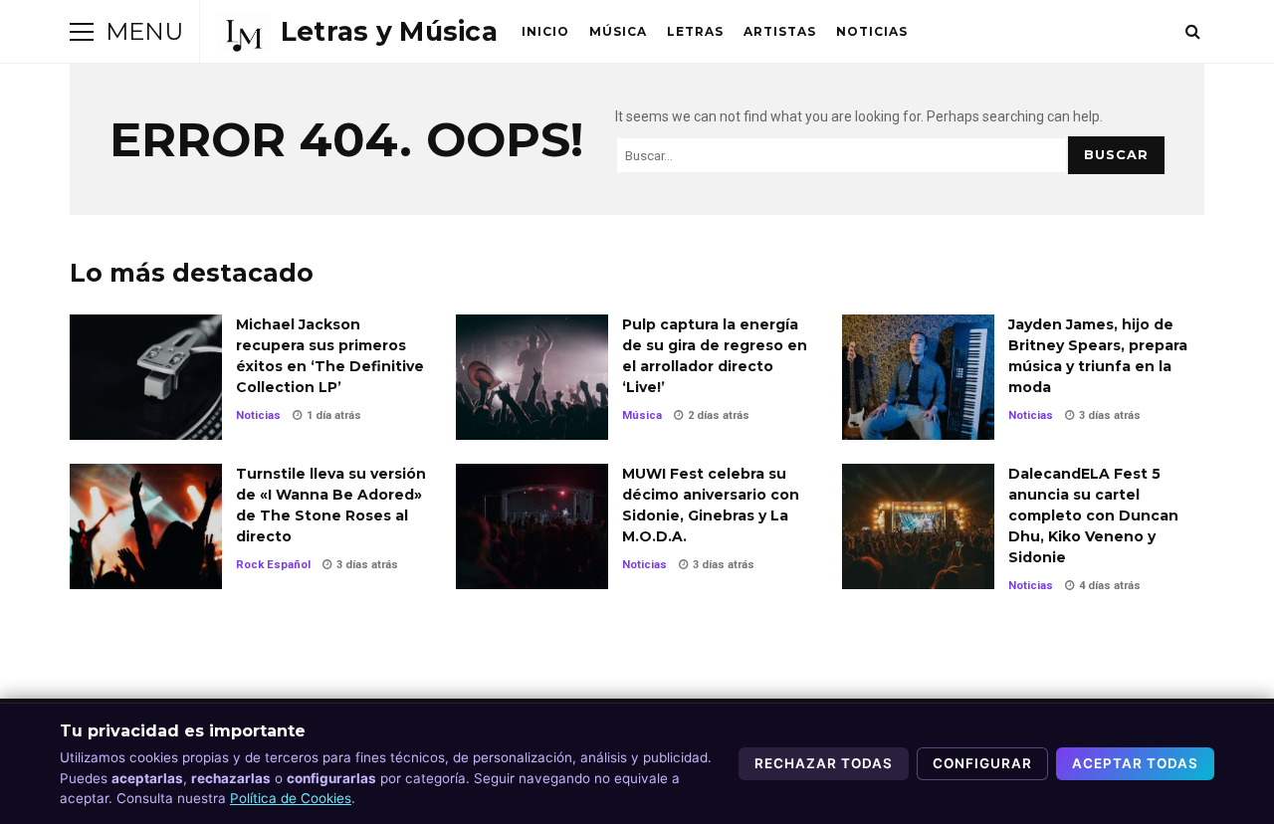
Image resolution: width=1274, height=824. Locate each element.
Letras (695, 31)
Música (618, 31)
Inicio (545, 31)
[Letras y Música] (357, 32)
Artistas (779, 31)
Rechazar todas (823, 763)
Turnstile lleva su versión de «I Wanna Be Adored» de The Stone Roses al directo (146, 526)
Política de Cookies (290, 798)
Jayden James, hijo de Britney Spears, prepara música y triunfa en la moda (918, 377)
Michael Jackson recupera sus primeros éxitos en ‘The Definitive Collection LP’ (146, 377)
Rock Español (273, 564)
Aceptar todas (1135, 763)
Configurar (982, 763)
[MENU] (82, 32)
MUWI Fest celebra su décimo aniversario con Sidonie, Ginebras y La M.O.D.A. (532, 526)
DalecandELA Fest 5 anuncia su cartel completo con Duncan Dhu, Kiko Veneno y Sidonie (918, 526)
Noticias (872, 31)
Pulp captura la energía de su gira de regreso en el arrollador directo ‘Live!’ (532, 377)
